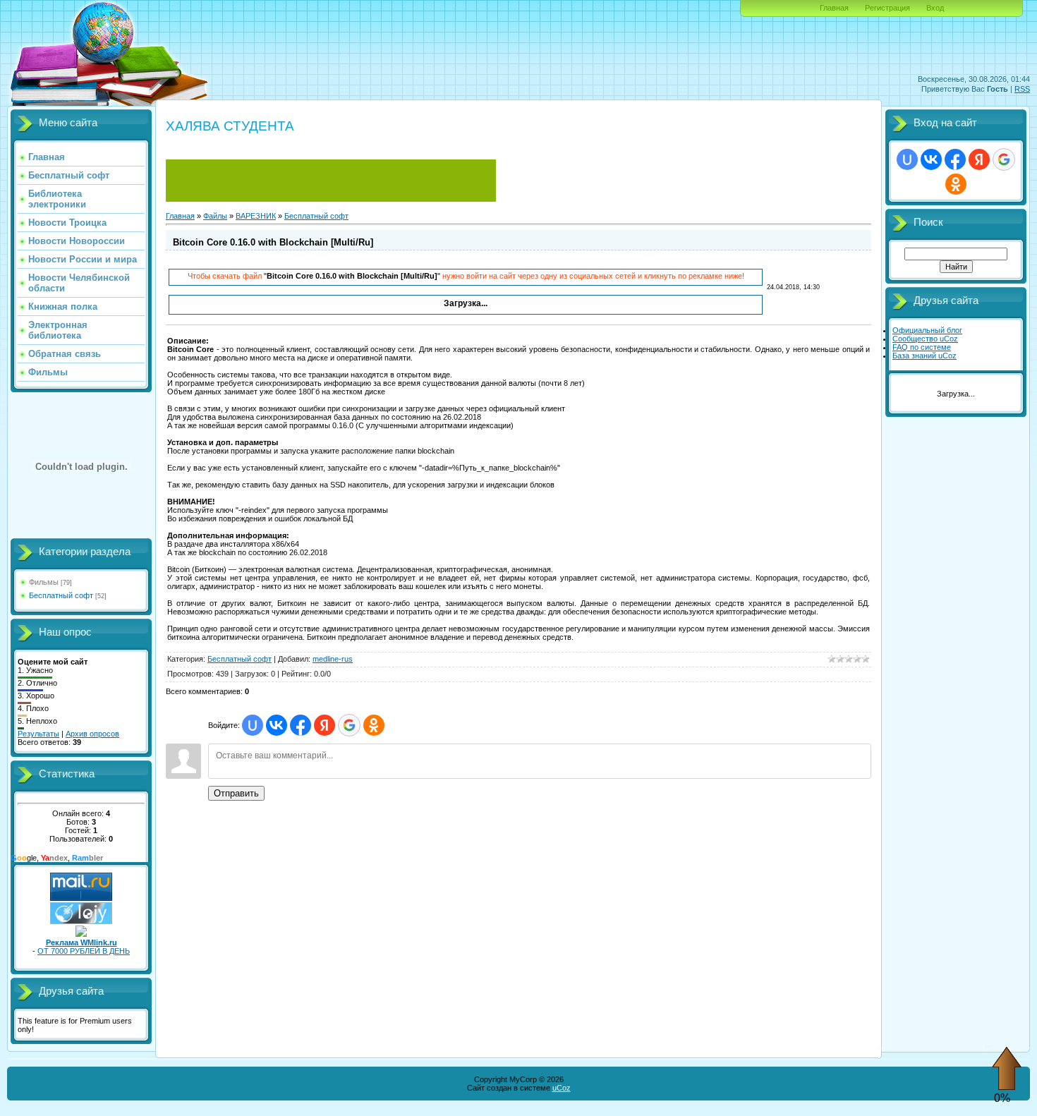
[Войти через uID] (252, 725)
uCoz (561, 1088)
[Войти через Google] (349, 725)
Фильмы (44, 582)
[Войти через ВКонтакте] (276, 725)
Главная (834, 8)
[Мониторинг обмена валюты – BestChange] (331, 199)
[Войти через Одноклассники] (373, 725)
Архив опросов (92, 733)
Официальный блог (927, 330)
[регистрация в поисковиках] (81, 921)
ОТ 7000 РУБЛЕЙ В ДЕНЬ (83, 951)
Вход (935, 8)
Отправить (236, 793)
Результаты (38, 733)
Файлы (215, 216)
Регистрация (887, 8)
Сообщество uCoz (925, 338)
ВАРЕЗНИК (256, 216)
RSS (1022, 89)
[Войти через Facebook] (300, 725)
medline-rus (333, 659)
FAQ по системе (921, 347)
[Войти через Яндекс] (324, 725)
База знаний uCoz (924, 355)
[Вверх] (1006, 1088)
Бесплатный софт (61, 595)
